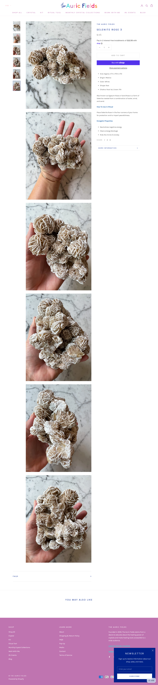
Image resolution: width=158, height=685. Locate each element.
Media (61, 647)
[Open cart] (152, 5)
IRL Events (130, 12)
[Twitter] (107, 140)
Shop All (17, 12)
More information (107, 148)
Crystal (31, 12)
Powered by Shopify (16, 679)
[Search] (147, 5)
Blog (143, 12)
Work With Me (112, 12)
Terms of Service (65, 655)
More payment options (118, 68)
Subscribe (135, 676)
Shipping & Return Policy (69, 636)
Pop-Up (62, 643)
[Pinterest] (110, 140)
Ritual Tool (54, 12)
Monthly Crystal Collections (83, 12)
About (61, 632)
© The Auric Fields (18, 676)
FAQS (15, 576)
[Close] (153, 650)
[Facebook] (104, 140)
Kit (41, 12)
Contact (62, 651)
